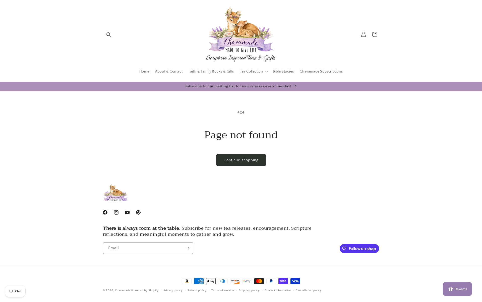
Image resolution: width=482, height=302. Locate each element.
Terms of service (222, 290)
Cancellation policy (309, 290)
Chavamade (122, 290)
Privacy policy (173, 290)
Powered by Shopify (145, 290)
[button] (108, 34)
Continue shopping (241, 160)
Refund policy (197, 290)
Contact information (278, 290)
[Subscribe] (187, 248)
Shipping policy (249, 290)
